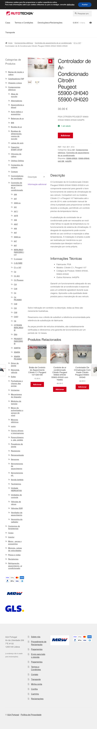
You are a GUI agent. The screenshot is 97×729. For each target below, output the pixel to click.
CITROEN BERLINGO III (18, 327)
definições (70, 5)
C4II (15, 304)
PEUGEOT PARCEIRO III (18, 341)
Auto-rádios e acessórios (17, 112)
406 (15, 228)
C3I (15, 284)
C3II (15, 288)
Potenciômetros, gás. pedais (17, 438)
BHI (12, 122)
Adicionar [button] (37, 384)
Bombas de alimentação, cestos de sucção (16, 135)
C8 (15, 321)
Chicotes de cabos (16, 155)
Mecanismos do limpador (16, 395)
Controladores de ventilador (17, 177)
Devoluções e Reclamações (50, 22)
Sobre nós (35, 636)
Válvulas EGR (17, 508)
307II (16, 215)
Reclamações (37, 698)
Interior (11, 537)
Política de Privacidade (31, 714)
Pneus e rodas (14, 555)
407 (15, 232)
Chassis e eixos (15, 83)
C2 (15, 271)
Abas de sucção (14, 95)
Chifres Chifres (17, 160)
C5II (15, 312)
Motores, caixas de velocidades (15, 549)
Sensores (15, 459)
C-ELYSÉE (18, 263)
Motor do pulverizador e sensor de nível (17, 411)
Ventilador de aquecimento (16, 513)
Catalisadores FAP (16, 78)
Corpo (11, 533)
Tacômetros (16, 484)
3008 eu (17, 203)
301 (15, 207)
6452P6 (68, 161)
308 (15, 220)
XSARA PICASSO (18, 357)
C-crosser (18, 259)
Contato (34, 674)
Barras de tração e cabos (16, 73)
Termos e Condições (24, 22)
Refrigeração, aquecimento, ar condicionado (15, 566)
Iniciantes (15, 390)
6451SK (61, 161)
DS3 (15, 334)
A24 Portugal (13, 714)
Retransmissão (17, 455)
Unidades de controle (16, 496)
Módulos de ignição (16, 402)
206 (15, 194)
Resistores (15, 451)
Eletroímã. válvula (15, 371)
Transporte (10, 32)
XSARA (17, 352)
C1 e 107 (77, 43)
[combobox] (82, 13)
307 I (16, 211)
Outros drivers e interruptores (17, 431)
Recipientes (13, 559)
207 (15, 198)
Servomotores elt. (17, 474)
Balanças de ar (17, 118)
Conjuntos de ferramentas (14, 527)
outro (13, 426)
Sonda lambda (17, 479)
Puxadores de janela (17, 445)
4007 (16, 224)
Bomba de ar (16, 127)
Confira (34, 689)
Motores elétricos (14, 420)
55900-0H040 (83, 158)
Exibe (13, 376)
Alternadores (16, 100)
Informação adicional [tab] (37, 184)
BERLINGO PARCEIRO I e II (19, 252)
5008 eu (17, 237)
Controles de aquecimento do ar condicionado (53, 43)
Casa (7, 22)
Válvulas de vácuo (16, 502)
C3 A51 (17, 276)
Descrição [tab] (32, 176)
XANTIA (17, 348)
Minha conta (36, 684)
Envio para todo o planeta (38, 655)
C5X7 (16, 316)
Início (10, 43)
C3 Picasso (18, 280)
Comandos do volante (17, 166)
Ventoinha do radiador (16, 520)
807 (15, 245)
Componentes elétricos (24, 43)
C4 (15, 293)
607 (15, 241)
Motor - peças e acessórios (15, 542)
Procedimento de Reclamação (38, 643)
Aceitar (85, 4)
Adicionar (65, 135)
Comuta (14, 171)
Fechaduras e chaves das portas (17, 383)
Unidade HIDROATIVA (16, 489)
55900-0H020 (71, 158)
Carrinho (35, 693)
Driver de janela (15, 364)
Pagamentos (36, 649)
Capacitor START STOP (16, 148)
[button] (50, 61)
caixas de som (17, 143)
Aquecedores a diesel (17, 106)
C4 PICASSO (18, 298)
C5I (15, 308)
